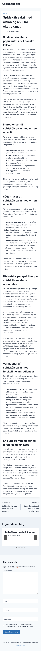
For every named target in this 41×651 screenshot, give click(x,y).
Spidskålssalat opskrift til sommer (20, 532)
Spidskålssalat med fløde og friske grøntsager (9, 507)
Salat (5, 13)
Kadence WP (20, 645)
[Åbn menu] (37, 3)
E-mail (7, 610)
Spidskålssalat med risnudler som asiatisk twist (31, 507)
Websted (7, 619)
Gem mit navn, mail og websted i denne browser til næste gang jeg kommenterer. (19, 625)
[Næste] (35, 537)
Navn (6, 601)
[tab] (16, 547)
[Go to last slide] (5, 537)
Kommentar (8, 570)
